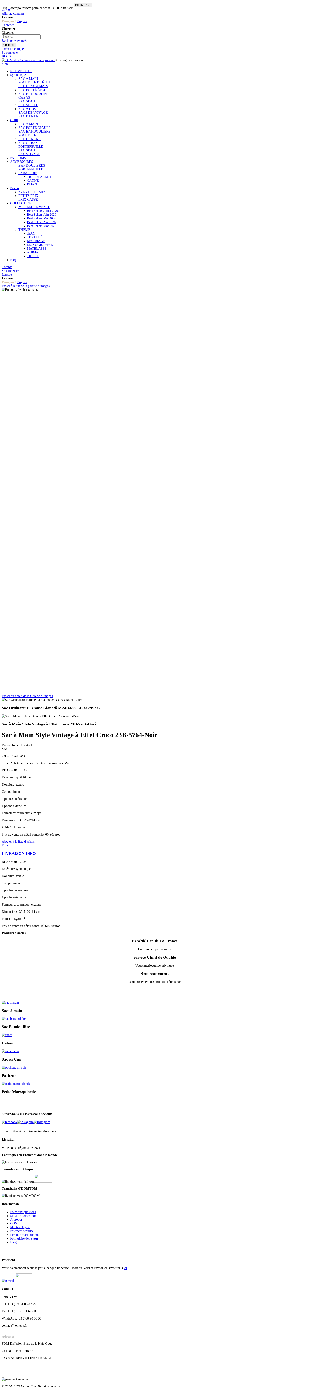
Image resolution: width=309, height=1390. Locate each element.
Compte (7, 267)
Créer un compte (13, 49)
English (22, 21)
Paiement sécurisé (22, 1231)
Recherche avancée (14, 40)
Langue (7, 274)
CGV (13, 1223)
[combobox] (21, 36)
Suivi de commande (23, 1216)
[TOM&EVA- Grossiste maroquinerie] (28, 60)
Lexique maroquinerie (24, 1234)
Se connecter (10, 52)
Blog (13, 1242)
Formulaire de (24, 1238)
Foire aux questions (23, 1212)
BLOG (6, 56)
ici (125, 1268)
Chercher (8, 25)
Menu (5, 64)
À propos (16, 1219)
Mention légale (20, 1227)
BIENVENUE (83, 5)
